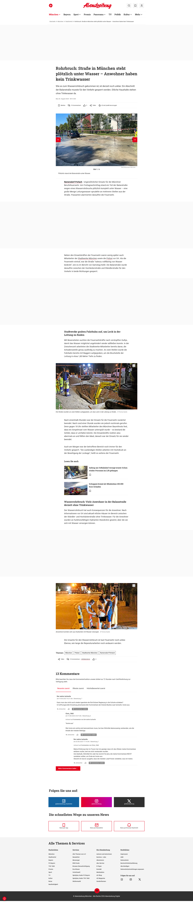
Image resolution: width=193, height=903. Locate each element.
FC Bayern (52, 863)
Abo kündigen (125, 866)
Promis (87, 14)
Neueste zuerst (63, 688)
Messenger (76, 860)
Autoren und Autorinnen (104, 854)
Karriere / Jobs (101, 857)
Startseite (52, 21)
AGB (122, 857)
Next (134, 139)
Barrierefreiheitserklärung (129, 863)
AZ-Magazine (100, 878)
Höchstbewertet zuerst (96, 688)
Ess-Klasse (76, 869)
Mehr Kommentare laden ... (68, 768)
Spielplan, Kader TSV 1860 (81, 878)
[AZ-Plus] (50, 6)
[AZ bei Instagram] (130, 879)
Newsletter (76, 857)
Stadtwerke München (87, 258)
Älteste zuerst (78, 688)
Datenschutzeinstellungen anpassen (132, 869)
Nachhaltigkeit (53, 884)
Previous (58, 139)
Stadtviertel (68, 21)
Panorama (98, 14)
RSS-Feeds (76, 863)
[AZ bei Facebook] (122, 879)
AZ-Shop (99, 875)
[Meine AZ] (141, 5)
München (53, 14)
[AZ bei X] (139, 879)
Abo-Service (100, 863)
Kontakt (99, 869)
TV (110, 14)
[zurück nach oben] (97, 892)
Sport (76, 14)
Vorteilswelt (76, 872)
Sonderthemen (101, 881)
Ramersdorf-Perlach (73, 182)
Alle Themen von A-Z (79, 854)
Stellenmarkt (77, 881)
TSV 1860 (52, 866)
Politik (117, 14)
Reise (50, 881)
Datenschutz (125, 860)
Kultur (127, 14)
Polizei (109, 258)
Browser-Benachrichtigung (81, 866)
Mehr (137, 14)
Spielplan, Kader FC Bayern (81, 875)
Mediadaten (100, 872)
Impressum (124, 854)
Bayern (67, 14)
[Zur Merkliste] (135, 5)
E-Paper (99, 866)
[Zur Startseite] (97, 8)
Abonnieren (100, 860)
